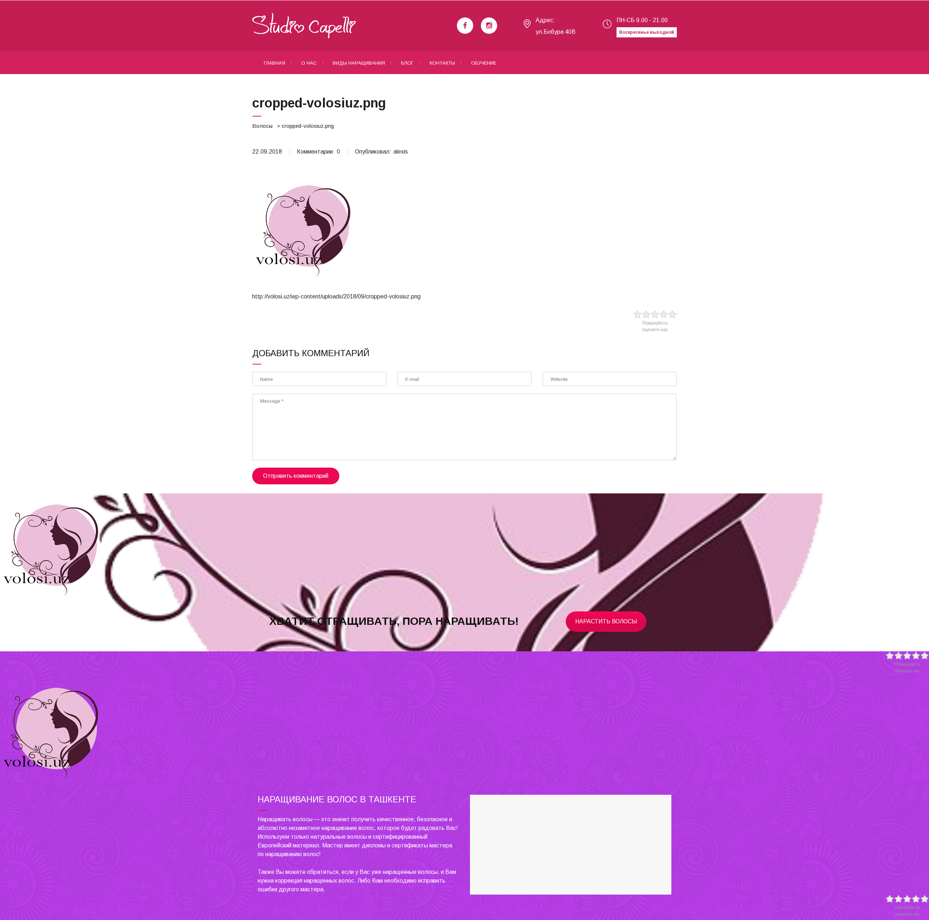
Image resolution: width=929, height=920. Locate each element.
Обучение (483, 63)
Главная (274, 63)
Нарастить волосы (606, 621)
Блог (407, 63)
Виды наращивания (359, 63)
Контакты (442, 63)
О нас (309, 63)
